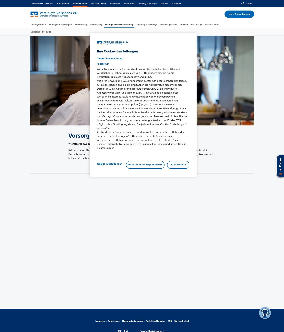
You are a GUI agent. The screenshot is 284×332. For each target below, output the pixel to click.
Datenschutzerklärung (109, 58)
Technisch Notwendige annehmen (145, 165)
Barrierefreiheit (181, 321)
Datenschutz (114, 321)
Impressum (100, 321)
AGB (170, 321)
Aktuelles (176, 3)
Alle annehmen (178, 165)
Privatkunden (63, 3)
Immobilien (115, 3)
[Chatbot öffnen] (265, 313)
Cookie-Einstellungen (109, 164)
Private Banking (98, 3)
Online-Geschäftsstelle (42, 3)
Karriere (164, 3)
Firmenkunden (80, 3)
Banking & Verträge (148, 3)
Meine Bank (129, 3)
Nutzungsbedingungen (132, 321)
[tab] (38, 24)
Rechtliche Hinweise (155, 321)
